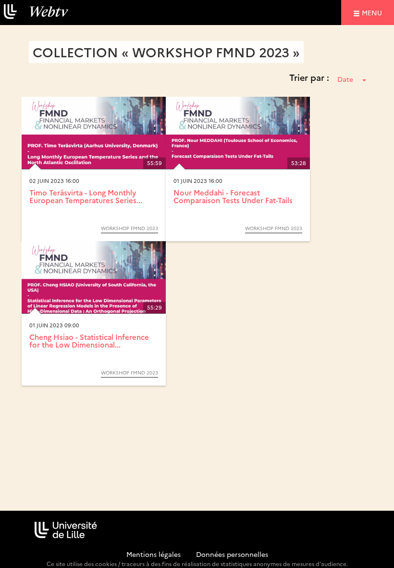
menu (373, 12)
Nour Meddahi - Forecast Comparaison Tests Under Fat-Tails (233, 196)
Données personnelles (232, 554)
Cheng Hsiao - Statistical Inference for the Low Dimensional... (89, 341)
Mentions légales (153, 554)
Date (345, 79)
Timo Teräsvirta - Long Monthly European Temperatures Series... (85, 196)
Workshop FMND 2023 (129, 228)
